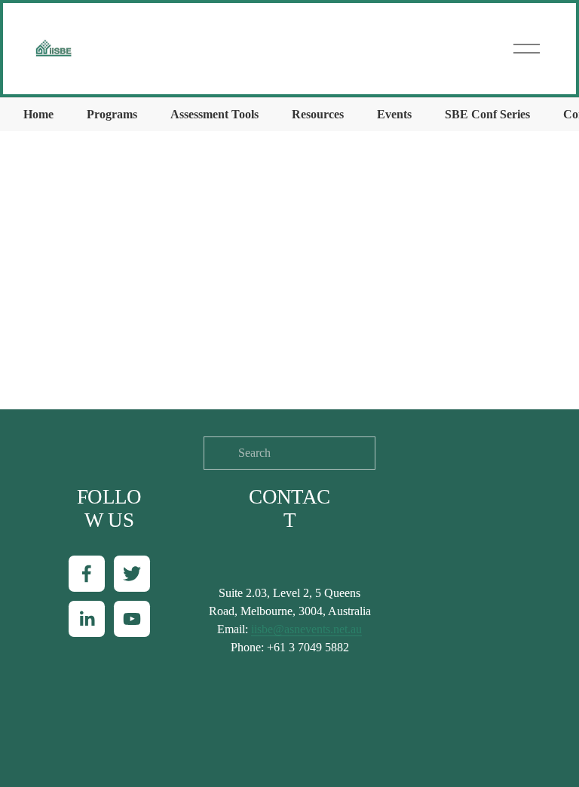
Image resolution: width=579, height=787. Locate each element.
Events (394, 114)
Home (38, 114)
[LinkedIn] (87, 619)
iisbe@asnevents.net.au (306, 629)
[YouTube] (132, 619)
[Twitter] (132, 574)
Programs (112, 114)
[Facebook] (87, 574)
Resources (318, 114)
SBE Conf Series (487, 114)
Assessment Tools (214, 114)
